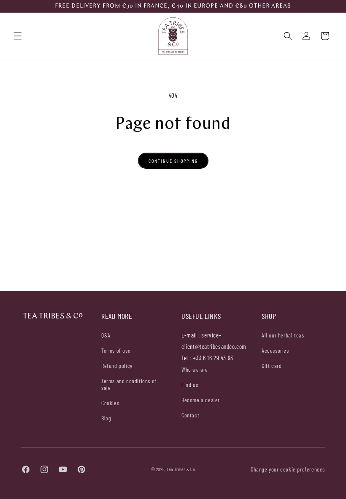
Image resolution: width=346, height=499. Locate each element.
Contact (190, 415)
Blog (106, 418)
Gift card (271, 365)
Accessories (275, 350)
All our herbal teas (283, 335)
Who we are (194, 369)
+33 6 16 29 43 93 (213, 358)
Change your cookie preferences (288, 469)
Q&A (106, 335)
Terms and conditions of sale (129, 384)
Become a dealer (200, 399)
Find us (189, 384)
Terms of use (115, 350)
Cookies (110, 402)
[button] (17, 36)
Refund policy (116, 365)
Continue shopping (173, 161)
